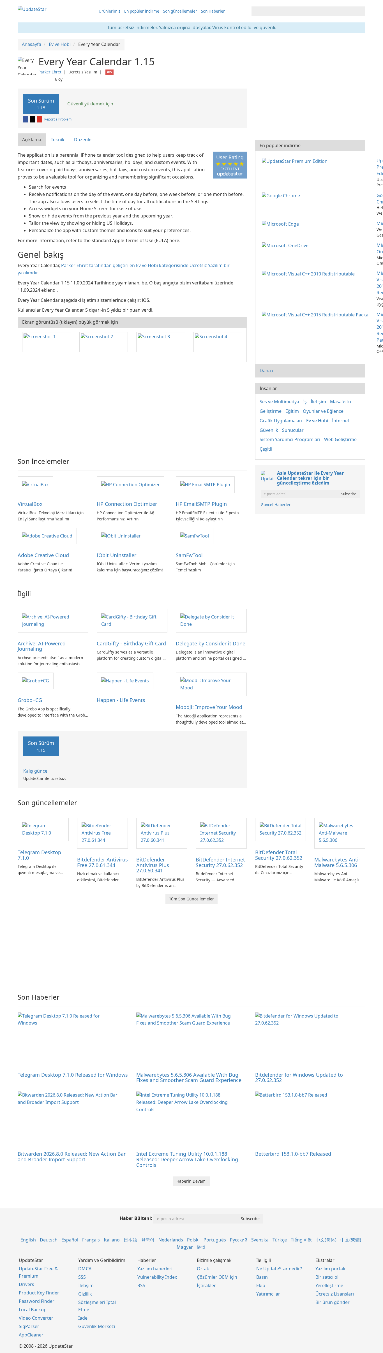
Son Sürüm (41, 103)
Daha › (266, 370)
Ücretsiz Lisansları (334, 1294)
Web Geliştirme (340, 439)
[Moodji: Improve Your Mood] (211, 684)
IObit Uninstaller (116, 555)
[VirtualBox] (35, 484)
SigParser (29, 1326)
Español (69, 1240)
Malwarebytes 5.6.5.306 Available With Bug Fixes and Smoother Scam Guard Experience (188, 1077)
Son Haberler (213, 11)
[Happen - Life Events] (125, 680)
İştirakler (206, 1285)
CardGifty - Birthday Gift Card (131, 643)
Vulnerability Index (157, 1277)
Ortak (203, 1269)
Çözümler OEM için (217, 1277)
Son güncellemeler (180, 11)
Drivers (26, 1284)
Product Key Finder (39, 1293)
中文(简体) (326, 1240)
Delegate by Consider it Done (210, 643)
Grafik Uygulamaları (281, 421)
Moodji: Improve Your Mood (209, 707)
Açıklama (31, 139)
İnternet (340, 421)
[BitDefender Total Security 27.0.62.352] (281, 829)
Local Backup (33, 1309)
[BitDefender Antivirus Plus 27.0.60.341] (162, 833)
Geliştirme (271, 411)
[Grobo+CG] (35, 680)
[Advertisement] (132, 407)
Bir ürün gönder (332, 1302)
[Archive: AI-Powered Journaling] (53, 620)
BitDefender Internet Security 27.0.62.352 (220, 862)
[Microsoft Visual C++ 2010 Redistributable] (309, 273)
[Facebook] (26, 119)
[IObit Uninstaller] (121, 535)
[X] (33, 119)
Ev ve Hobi (317, 421)
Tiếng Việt (301, 1240)
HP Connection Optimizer (127, 504)
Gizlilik (85, 1294)
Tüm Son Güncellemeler (191, 899)
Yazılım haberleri (154, 1269)
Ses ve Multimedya (279, 402)
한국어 (147, 1240)
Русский (238, 1240)
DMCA (84, 1269)
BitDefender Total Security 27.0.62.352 (278, 855)
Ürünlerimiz (109, 11)
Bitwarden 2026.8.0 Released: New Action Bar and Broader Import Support (72, 1156)
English (28, 1240)
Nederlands (170, 1240)
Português (215, 1240)
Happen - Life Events (121, 700)
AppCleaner (31, 1335)
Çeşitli (266, 449)
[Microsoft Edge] (281, 223)
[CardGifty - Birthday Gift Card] (132, 620)
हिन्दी (201, 1247)
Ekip (260, 1285)
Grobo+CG (30, 700)
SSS (82, 1277)
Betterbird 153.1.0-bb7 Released (293, 1153)
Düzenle (82, 139)
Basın (262, 1277)
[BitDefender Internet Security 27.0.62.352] (221, 833)
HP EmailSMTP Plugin (201, 504)
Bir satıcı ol (326, 1277)
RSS (141, 1285)
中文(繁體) (350, 1240)
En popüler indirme (141, 11)
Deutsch (48, 1240)
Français (91, 1240)
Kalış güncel (36, 771)
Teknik (57, 139)
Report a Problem (57, 119)
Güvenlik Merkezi (96, 1326)
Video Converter (36, 1318)
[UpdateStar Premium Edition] (296, 160)
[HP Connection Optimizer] (130, 484)
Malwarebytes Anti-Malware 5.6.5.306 (337, 862)
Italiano (112, 1240)
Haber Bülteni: (136, 1218)
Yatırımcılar (268, 1294)
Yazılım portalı (330, 1269)
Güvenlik (269, 430)
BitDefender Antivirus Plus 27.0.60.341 (152, 865)
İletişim (318, 402)
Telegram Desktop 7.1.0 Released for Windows (73, 1074)
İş (305, 402)
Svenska (260, 1240)
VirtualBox (30, 504)
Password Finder (36, 1301)
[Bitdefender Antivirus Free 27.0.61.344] (103, 833)
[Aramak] (360, 11)
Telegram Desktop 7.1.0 (39, 855)
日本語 (130, 1240)
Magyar (185, 1247)
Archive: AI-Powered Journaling (42, 646)
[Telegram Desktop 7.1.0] (43, 829)
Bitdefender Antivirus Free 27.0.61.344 (102, 862)
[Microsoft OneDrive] (286, 245)
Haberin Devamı (191, 1181)
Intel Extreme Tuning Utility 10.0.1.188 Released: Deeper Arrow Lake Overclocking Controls (187, 1159)
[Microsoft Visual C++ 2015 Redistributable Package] (317, 314)
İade (82, 1318)
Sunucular (293, 430)
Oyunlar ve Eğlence (323, 411)
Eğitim (292, 411)
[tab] (32, 139)
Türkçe (280, 1240)
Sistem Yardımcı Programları (290, 439)
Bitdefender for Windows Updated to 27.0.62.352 (299, 1077)
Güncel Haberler (276, 504)
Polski (193, 1240)
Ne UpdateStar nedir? (279, 1269)
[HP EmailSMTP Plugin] (205, 484)
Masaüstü (340, 402)
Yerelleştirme (329, 1285)
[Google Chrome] (282, 195)
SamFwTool (189, 555)
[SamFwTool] (194, 535)
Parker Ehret (49, 72)
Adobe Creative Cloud (43, 555)
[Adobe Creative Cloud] (47, 535)
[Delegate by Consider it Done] (211, 620)
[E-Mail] (40, 119)
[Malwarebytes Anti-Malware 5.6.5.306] (340, 833)
